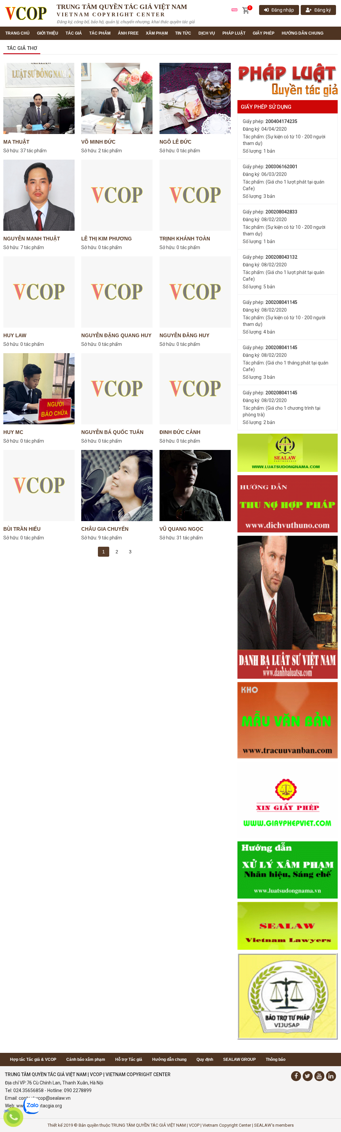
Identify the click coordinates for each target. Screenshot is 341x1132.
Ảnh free (128, 33)
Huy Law (14, 335)
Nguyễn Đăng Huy (184, 335)
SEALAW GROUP (239, 1059)
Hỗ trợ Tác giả (128, 1059)
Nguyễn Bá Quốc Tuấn (112, 432)
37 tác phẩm (33, 150)
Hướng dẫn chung (302, 33)
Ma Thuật (16, 142)
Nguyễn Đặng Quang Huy (116, 335)
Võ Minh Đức (98, 142)
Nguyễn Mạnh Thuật (31, 238)
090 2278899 (78, 1090)
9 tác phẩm (110, 537)
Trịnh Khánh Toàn (185, 238)
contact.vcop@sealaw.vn (45, 1098)
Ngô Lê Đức (175, 142)
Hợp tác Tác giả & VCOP (33, 1059)
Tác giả (74, 33)
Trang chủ (17, 33)
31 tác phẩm (189, 537)
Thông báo (275, 1059)
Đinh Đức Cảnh (180, 432)
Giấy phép (263, 33)
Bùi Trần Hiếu (22, 529)
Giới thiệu (47, 33)
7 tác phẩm (32, 247)
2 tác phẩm (110, 150)
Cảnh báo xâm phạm (85, 1059)
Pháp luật (233, 33)
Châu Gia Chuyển (105, 529)
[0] (245, 10)
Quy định (204, 1059)
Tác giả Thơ (22, 48)
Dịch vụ (206, 33)
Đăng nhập (282, 10)
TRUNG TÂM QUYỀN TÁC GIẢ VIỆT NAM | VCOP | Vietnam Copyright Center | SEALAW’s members (202, 1125)
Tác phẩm (100, 33)
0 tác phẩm (188, 150)
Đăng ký (322, 10)
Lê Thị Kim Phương (106, 238)
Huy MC (13, 432)
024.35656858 (28, 1090)
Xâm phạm (157, 33)
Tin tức (183, 33)
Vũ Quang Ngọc (181, 529)
